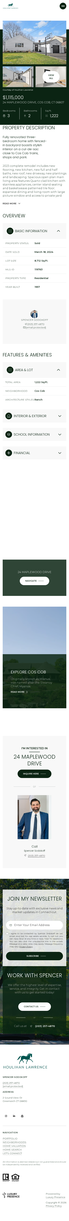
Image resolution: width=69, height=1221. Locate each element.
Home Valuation (14, 1145)
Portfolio (10, 1138)
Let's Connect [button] (12, 1153)
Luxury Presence (55, 1197)
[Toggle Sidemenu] (63, 6)
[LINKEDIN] (14, 1116)
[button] (34, 1006)
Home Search (12, 1149)
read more (18, 692)
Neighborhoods (14, 1142)
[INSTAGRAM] (6, 1116)
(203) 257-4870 (35, 324)
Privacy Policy (25, 946)
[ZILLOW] (22, 1116)
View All (51, 76)
